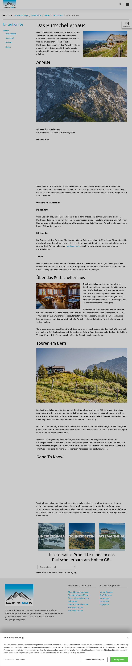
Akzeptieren (119, 660)
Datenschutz (9, 660)
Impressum (20, 660)
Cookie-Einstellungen (94, 660)
